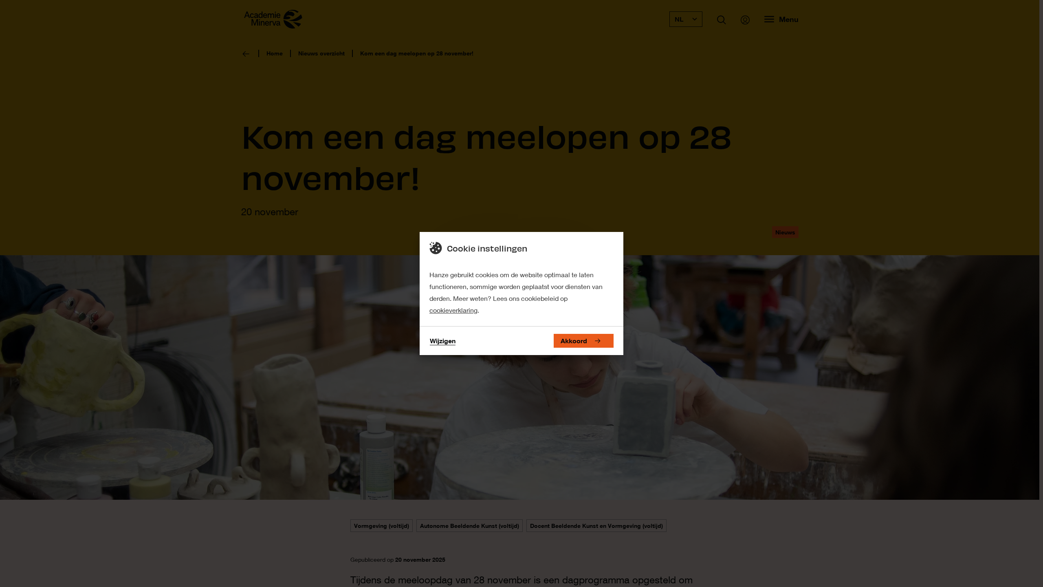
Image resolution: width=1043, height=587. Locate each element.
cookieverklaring (453, 310)
